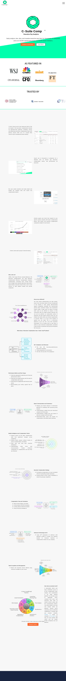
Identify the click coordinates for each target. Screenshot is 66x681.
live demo (52, 616)
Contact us (47, 614)
